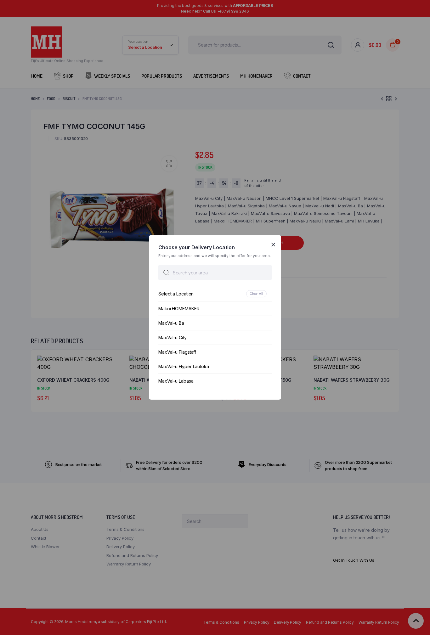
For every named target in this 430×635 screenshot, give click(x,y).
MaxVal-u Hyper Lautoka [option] (183, 366)
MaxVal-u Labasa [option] (176, 381)
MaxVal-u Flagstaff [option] (177, 352)
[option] (215, 294)
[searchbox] (215, 272)
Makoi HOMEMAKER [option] (179, 309)
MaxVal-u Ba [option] (171, 323)
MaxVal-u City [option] (172, 337)
